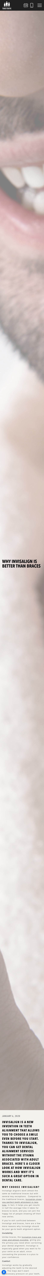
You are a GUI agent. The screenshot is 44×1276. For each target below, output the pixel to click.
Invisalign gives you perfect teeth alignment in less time (22, 1202)
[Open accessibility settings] (4, 1272)
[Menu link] (39, 5)
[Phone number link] (31, 5)
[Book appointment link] (26, 5)
